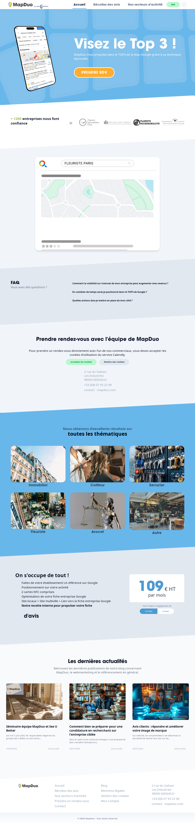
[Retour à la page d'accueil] (28, 786)
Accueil (79, 4)
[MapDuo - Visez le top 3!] (20, 4)
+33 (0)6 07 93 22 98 (98, 385)
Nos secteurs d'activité (145, 4)
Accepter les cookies (81, 362)
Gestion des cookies (114, 362)
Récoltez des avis (106, 4)
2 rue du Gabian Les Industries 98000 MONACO (95, 376)
